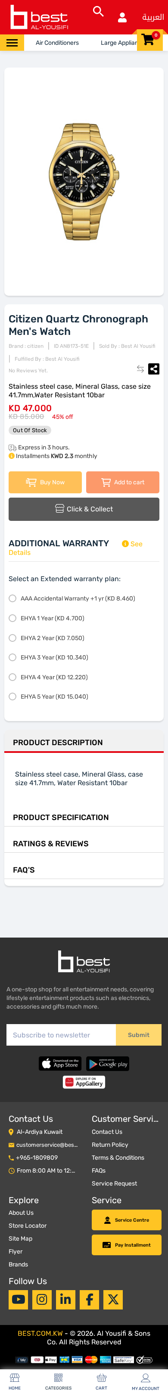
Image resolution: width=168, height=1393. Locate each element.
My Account (145, 1388)
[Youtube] (18, 1300)
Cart (101, 1388)
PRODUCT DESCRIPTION (58, 742)
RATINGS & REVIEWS (51, 843)
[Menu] (12, 42)
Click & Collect (90, 509)
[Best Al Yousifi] (39, 17)
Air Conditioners (57, 42)
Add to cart (128, 482)
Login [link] (122, 17)
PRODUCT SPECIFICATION (61, 817)
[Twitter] (113, 1300)
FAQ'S (24, 870)
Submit (138, 1035)
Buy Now (52, 482)
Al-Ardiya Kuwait (40, 1132)
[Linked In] (65, 1300)
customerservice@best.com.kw (56, 1145)
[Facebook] (89, 1300)
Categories (58, 1388)
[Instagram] (42, 1300)
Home (15, 1388)
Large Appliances (124, 42)
